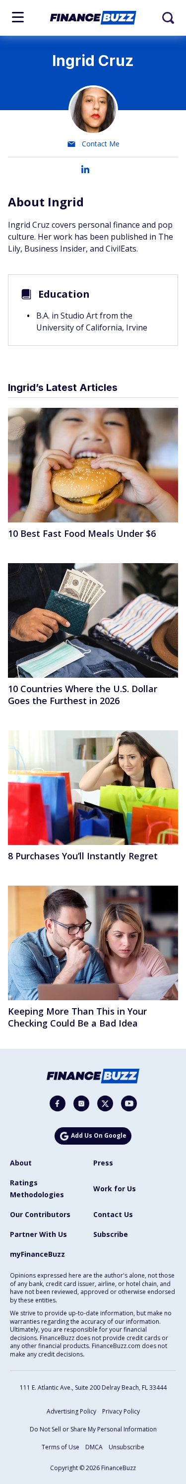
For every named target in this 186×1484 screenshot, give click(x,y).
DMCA (94, 1447)
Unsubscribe (126, 1447)
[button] (18, 17)
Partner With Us (38, 1234)
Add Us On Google (98, 1135)
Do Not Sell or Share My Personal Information (93, 1429)
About (21, 1162)
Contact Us (113, 1214)
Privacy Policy (121, 1411)
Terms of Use (60, 1447)
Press (103, 1162)
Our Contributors (40, 1214)
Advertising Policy (71, 1411)
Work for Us (114, 1188)
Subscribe (110, 1234)
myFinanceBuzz (37, 1254)
